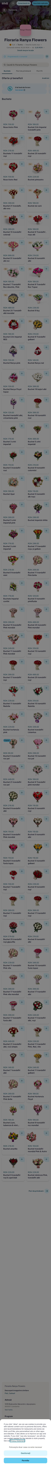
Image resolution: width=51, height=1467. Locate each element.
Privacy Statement (17, 1441)
